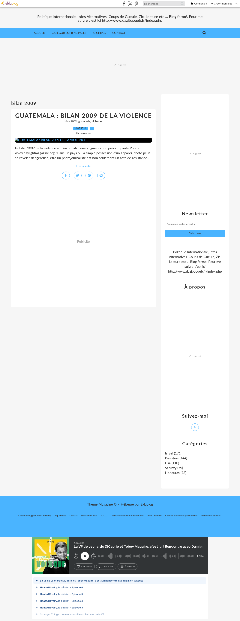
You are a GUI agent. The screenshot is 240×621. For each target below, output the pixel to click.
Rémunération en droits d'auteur (127, 516)
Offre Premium (154, 516)
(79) (174, 468)
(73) (175, 473)
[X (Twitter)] (130, 3)
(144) (176, 458)
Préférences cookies (210, 516)
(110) (172, 463)
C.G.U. (104, 516)
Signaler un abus (89, 516)
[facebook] (124, 3)
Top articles (60, 516)
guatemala (84, 121)
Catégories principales (69, 33)
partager (108, 566)
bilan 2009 (70, 121)
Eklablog (147, 504)
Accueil (39, 33)
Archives (99, 33)
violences (97, 121)
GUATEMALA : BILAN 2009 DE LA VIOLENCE (83, 116)
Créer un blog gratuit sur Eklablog (34, 516)
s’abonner (86, 566)
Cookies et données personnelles (181, 516)
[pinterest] (136, 3)
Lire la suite (83, 166)
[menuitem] (39, 33)
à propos (130, 566)
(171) (173, 453)
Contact (118, 33)
